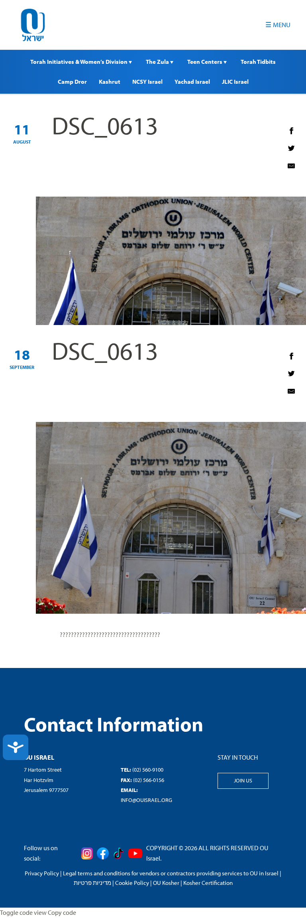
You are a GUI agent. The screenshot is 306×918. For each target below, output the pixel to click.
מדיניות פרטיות (92, 882)
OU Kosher (166, 882)
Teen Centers (205, 61)
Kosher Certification (208, 882)
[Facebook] (291, 131)
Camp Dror (72, 81)
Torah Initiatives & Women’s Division (79, 61)
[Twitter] (291, 148)
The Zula (158, 61)
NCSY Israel (147, 81)
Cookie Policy (132, 882)
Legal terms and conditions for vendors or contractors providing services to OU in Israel (171, 873)
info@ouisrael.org (146, 800)
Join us (243, 780)
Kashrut (109, 81)
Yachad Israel (192, 81)
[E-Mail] (291, 166)
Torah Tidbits (258, 61)
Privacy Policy (42, 873)
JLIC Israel (235, 81)
